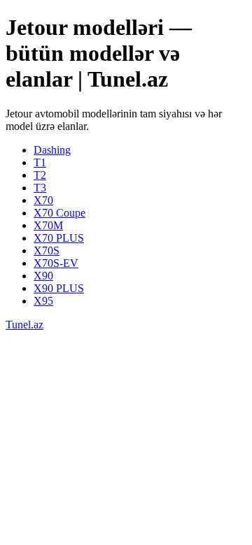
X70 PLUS (59, 238)
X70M (48, 225)
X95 (43, 301)
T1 (40, 162)
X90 (43, 276)
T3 (40, 188)
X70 (43, 200)
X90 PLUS (59, 288)
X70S (46, 250)
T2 (40, 175)
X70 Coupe (59, 213)
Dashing (52, 150)
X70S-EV (56, 263)
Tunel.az (24, 324)
